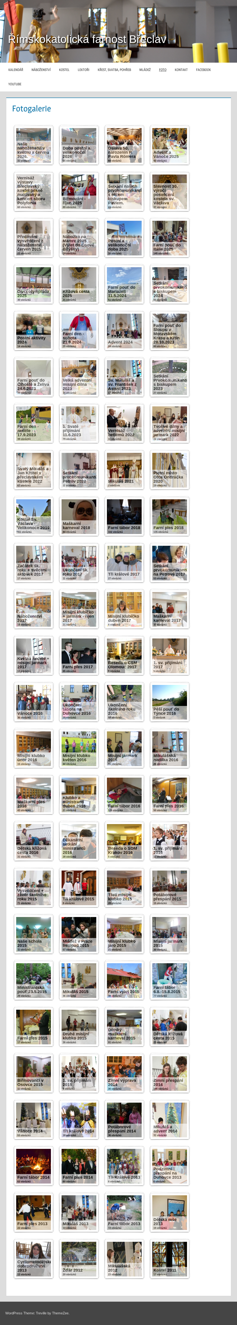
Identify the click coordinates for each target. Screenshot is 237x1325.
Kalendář (15, 69)
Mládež (145, 69)
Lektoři (83, 69)
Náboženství (41, 69)
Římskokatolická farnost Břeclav (87, 39)
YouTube (14, 84)
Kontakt (181, 69)
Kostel (64, 69)
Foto (162, 69)
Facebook (203, 69)
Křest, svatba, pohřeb (114, 69)
